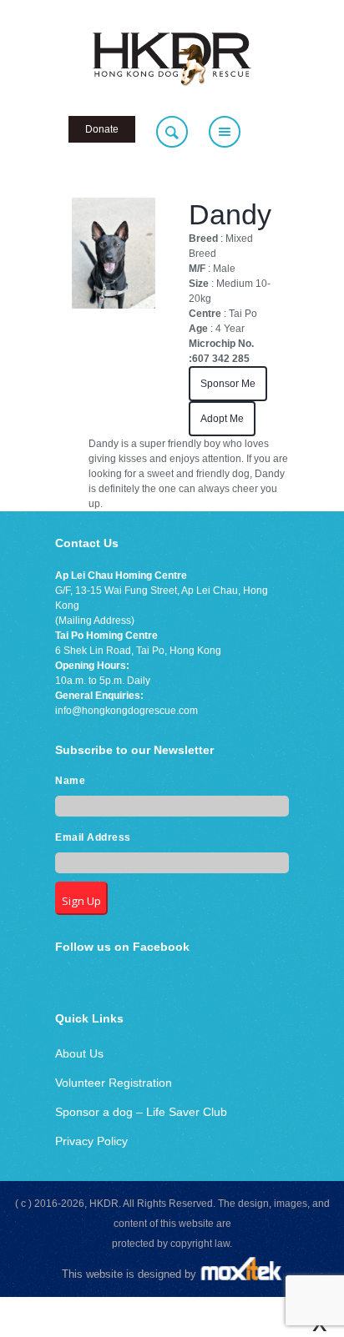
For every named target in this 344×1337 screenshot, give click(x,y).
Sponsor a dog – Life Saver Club (141, 1111)
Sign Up (81, 900)
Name (70, 781)
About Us (79, 1053)
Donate (102, 129)
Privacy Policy (91, 1141)
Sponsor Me (227, 384)
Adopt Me (222, 419)
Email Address (93, 837)
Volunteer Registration (113, 1082)
